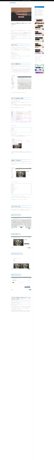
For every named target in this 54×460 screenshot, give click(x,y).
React (39, 59)
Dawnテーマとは (37, 8)
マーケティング (40, 60)
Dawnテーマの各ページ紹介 (38, 13)
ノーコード (36, 60)
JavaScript (36, 59)
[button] (41, 2)
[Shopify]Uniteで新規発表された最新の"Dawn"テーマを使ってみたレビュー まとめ (39, 15)
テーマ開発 (36, 57)
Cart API (36, 62)
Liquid (39, 57)
